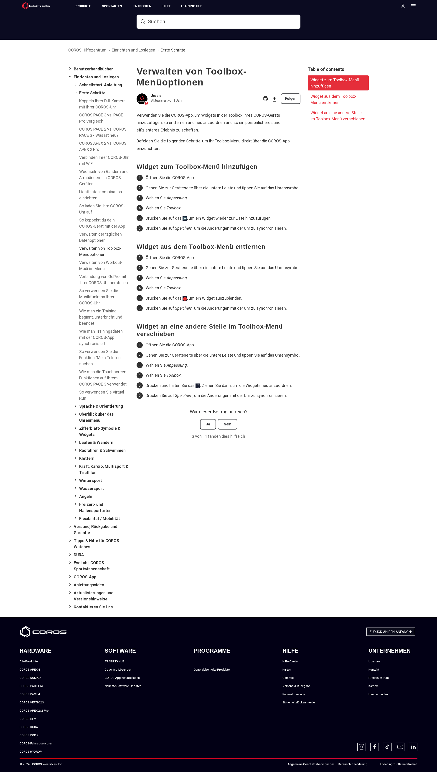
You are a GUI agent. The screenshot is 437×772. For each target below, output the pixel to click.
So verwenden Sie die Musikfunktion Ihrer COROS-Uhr (98, 296)
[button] (98, 69)
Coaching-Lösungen (118, 669)
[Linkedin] (413, 747)
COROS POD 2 (29, 735)
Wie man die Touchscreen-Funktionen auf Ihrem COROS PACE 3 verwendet (103, 377)
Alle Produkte (29, 661)
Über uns (374, 661)
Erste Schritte (172, 50)
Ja (208, 424)
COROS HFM (28, 719)
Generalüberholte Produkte (212, 669)
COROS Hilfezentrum (87, 50)
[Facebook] (374, 747)
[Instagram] (361, 747)
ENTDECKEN (142, 6)
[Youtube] (400, 747)
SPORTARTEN (112, 6)
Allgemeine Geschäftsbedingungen (311, 764)
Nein (227, 424)
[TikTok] (387, 747)
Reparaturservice (293, 694)
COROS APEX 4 (30, 669)
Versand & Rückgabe (296, 686)
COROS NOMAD (30, 677)
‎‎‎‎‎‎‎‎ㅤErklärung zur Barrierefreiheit (398, 764)
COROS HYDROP (31, 751)
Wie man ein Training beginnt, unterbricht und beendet (100, 317)
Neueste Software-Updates (123, 686)
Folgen (290, 98)
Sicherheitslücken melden (299, 702)
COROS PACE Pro (31, 686)
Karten (286, 669)
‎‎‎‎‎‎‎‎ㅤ (372, 764)
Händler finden (378, 694)
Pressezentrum (378, 677)
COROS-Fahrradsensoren (36, 743)
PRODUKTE (83, 6)
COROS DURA (29, 727)
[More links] (412, 5)
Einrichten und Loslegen (133, 50)
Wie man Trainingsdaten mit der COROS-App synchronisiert (101, 337)
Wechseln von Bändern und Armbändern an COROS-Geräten (104, 177)
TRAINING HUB (191, 6)
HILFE (167, 6)
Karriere (373, 686)
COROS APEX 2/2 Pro (34, 710)
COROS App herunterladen (122, 677)
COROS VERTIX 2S (32, 702)
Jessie (156, 96)
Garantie (288, 677)
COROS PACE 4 (30, 694)
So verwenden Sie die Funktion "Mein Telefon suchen (100, 357)
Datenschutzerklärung (352, 764)
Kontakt (373, 669)
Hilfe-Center (290, 661)
